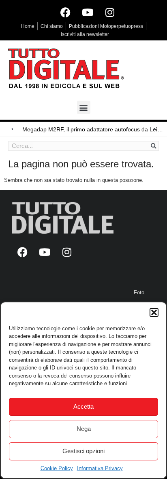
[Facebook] (65, 12)
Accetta (83, 406)
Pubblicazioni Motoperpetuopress (106, 26)
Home (27, 26)
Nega (84, 428)
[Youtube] (87, 12)
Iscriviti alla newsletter (85, 34)
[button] (154, 312)
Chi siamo (52, 26)
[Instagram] (110, 12)
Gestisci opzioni (83, 450)
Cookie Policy (57, 468)
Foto (139, 292)
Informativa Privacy (100, 468)
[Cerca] (153, 145)
